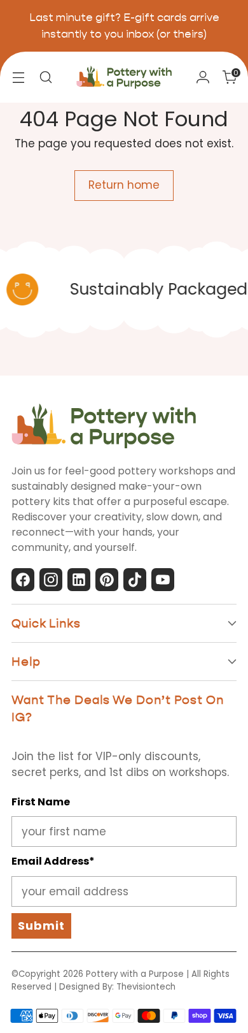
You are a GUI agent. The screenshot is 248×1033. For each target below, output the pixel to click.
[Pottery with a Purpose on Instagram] (50, 582)
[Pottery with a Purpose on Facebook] (22, 582)
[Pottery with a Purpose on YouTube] (162, 582)
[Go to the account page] (202, 77)
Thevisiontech (146, 987)
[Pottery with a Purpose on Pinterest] (106, 582)
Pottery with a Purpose (135, 974)
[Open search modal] (45, 77)
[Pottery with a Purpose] (124, 77)
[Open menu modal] (18, 77)
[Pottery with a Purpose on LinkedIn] (78, 582)
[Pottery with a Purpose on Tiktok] (134, 582)
